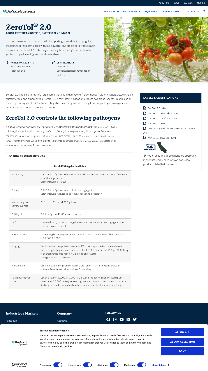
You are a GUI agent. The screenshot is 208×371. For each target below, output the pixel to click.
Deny (182, 351)
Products (109, 11)
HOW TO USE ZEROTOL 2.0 (29, 156)
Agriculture (11, 320)
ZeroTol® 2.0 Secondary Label (163, 113)
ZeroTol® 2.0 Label (157, 108)
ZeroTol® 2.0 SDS (156, 123)
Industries (130, 11)
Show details (159, 365)
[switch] (87, 364)
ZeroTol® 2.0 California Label (162, 118)
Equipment (152, 11)
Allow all (182, 332)
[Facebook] (108, 319)
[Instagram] (115, 319)
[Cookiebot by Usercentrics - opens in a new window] (19, 365)
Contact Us (191, 11)
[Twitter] (135, 319)
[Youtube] (121, 319)
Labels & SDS (171, 11)
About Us (62, 320)
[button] (203, 11)
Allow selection (182, 341)
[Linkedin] (128, 319)
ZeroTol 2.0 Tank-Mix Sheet (162, 137)
